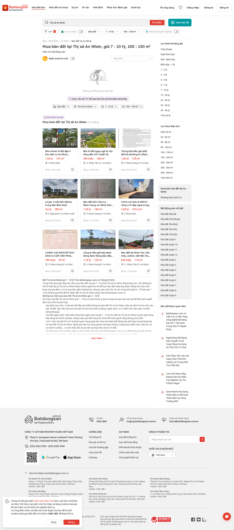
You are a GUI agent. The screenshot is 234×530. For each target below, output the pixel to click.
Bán (44, 40)
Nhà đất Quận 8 (168, 290)
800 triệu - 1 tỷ (168, 64)
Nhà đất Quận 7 (168, 285)
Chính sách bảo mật (129, 452)
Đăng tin (224, 7)
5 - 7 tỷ (164, 84)
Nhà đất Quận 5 (168, 275)
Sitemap (93, 457)
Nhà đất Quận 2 (168, 259)
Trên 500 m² (167, 177)
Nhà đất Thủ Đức (169, 234)
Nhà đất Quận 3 (168, 264)
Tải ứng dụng (167, 7)
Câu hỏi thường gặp (98, 447)
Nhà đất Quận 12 (169, 254)
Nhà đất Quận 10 (169, 244)
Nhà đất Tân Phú (169, 229)
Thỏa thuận (166, 49)
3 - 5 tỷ (164, 79)
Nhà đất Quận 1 (168, 239)
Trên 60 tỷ (165, 115)
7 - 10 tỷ (164, 89)
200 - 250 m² (167, 162)
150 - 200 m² (167, 157)
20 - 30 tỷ (165, 100)
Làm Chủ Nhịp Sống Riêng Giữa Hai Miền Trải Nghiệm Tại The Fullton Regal (176, 378)
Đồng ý (71, 522)
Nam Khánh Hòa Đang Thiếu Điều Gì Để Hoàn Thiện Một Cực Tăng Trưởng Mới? (177, 396)
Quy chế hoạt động (128, 442)
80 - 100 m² (166, 147)
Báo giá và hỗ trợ (97, 442)
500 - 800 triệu (168, 59)
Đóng (53, 522)
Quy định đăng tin (128, 437)
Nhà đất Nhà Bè (168, 213)
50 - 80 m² (166, 142)
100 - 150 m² (167, 152)
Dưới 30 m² (166, 131)
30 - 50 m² (166, 137)
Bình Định (53, 40)
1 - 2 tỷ (164, 69)
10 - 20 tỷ (165, 95)
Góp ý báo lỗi (95, 452)
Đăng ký (208, 7)
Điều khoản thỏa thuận (130, 447)
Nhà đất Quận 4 (168, 269)
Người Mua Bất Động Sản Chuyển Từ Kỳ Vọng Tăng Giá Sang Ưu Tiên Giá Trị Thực (176, 342)
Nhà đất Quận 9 (168, 295)
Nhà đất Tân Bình (169, 224)
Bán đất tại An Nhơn (81, 40)
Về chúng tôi (95, 437)
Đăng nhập (193, 7)
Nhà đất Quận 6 (168, 280)
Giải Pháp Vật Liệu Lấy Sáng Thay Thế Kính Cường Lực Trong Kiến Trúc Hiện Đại (177, 360)
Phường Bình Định (171, 197)
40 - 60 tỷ (165, 110)
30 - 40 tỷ (165, 105)
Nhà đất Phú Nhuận (170, 219)
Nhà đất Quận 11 (169, 249)
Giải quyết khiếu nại (129, 457)
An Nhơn (65, 40)
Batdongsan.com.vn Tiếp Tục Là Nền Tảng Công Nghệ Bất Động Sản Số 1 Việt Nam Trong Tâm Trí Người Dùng (176, 321)
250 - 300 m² (167, 167)
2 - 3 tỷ (164, 74)
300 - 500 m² (167, 172)
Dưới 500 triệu (168, 54)
